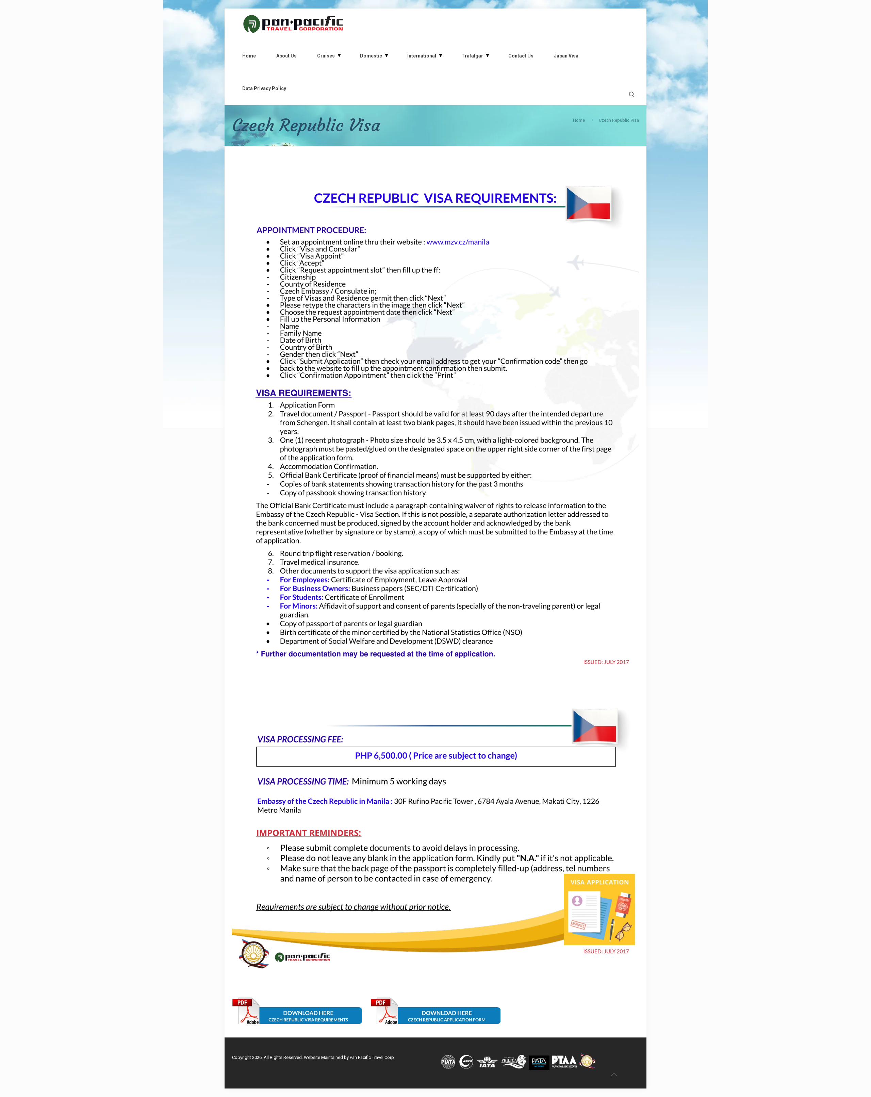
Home (579, 120)
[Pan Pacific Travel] (293, 24)
